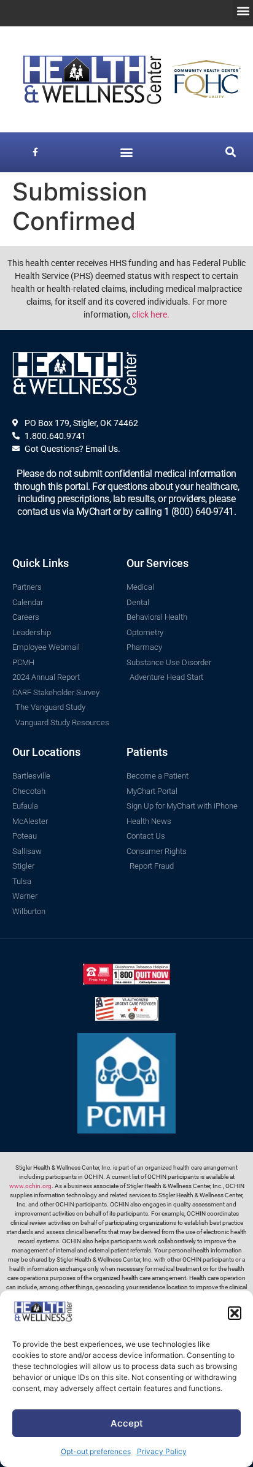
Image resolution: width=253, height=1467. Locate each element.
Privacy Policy (162, 1451)
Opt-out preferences (96, 1451)
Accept (127, 1423)
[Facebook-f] (35, 152)
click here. (150, 314)
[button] (234, 1313)
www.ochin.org (30, 1186)
